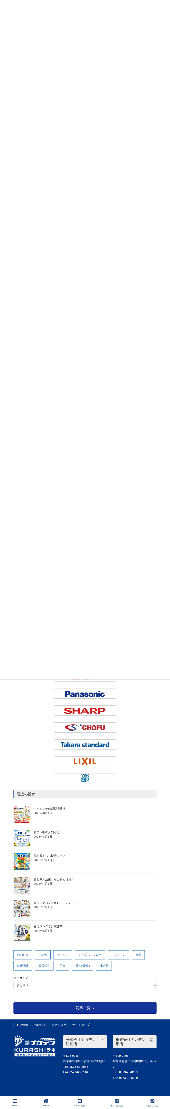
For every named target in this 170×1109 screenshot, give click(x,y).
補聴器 (104, 965)
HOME (46, 1105)
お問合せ (40, 1025)
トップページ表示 (89, 955)
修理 (138, 955)
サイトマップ (81, 1025)
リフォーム (118, 955)
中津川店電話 (116, 1105)
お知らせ (23, 955)
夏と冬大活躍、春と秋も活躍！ (54, 879)
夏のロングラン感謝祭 (48, 926)
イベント (62, 955)
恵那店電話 (152, 1105)
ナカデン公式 (80, 1105)
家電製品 (44, 965)
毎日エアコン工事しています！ (54, 902)
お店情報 (22, 1025)
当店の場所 (59, 1025)
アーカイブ (20, 977)
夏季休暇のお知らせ (47, 832)
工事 (63, 965)
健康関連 (23, 965)
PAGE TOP (163, 1090)
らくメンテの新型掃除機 (50, 808)
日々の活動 (82, 965)
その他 (42, 955)
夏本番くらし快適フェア (50, 855)
